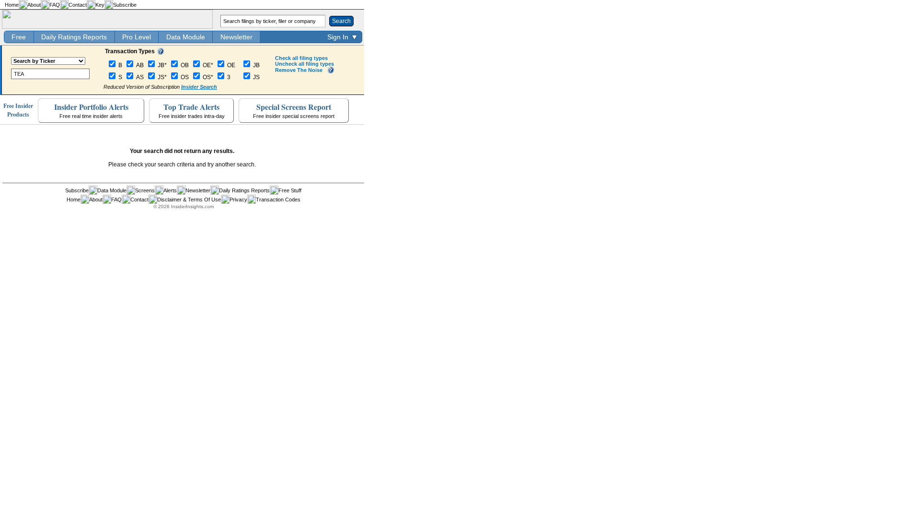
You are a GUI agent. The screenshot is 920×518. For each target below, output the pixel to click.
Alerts (170, 190)
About (34, 5)
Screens (145, 190)
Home (12, 5)
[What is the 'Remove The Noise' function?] (330, 71)
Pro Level (136, 37)
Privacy (238, 199)
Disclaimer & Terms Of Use (189, 199)
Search (341, 21)
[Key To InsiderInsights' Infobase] (160, 52)
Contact (78, 5)
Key (99, 5)
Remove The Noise (298, 70)
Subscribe (125, 5)
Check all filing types (301, 58)
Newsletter (236, 37)
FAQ (54, 5)
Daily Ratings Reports (74, 37)
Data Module (185, 37)
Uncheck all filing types (304, 64)
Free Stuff (289, 190)
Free (19, 37)
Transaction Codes (278, 199)
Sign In (337, 37)
